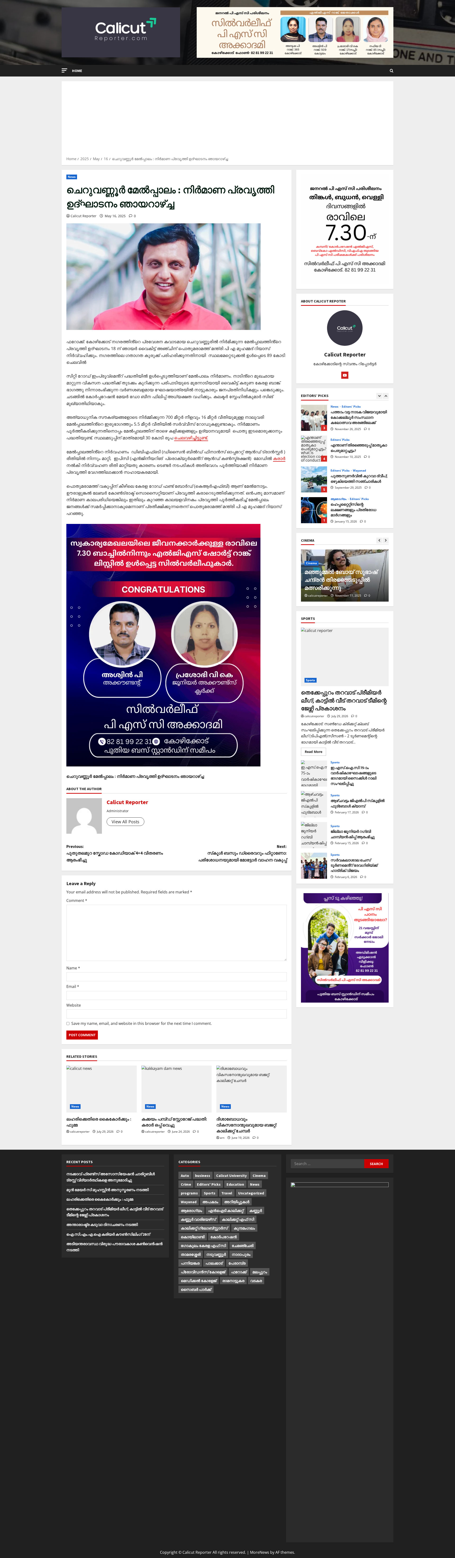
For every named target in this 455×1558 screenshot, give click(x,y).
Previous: (114, 853)
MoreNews (259, 1552)
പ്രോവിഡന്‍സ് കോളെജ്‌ (203, 1272)
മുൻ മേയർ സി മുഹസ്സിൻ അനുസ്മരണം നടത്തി (107, 1189)
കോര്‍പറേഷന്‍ (223, 1236)
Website (73, 1005)
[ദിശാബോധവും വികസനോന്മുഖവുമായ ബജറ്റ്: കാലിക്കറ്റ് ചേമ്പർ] (251, 1089)
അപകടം (210, 1201)
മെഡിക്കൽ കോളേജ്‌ (198, 1280)
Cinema (311, 571)
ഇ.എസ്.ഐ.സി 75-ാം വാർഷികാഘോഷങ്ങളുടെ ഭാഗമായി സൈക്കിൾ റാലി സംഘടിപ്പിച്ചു (314, 773)
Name (73, 968)
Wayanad (359, 439)
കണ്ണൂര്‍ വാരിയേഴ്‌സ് (198, 1219)
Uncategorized (251, 1193)
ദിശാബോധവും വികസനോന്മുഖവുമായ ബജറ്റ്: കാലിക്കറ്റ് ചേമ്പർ (246, 1125)
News (72, 177)
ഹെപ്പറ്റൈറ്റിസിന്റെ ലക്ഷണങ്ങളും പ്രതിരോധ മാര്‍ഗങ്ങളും (314, 479)
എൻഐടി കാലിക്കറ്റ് (225, 1210)
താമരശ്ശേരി (190, 1254)
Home (77, 70)
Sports (310, 680)
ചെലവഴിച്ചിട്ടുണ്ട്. (191, 438)
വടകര (256, 1280)
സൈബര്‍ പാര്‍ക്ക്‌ (196, 1289)
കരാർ (279, 458)
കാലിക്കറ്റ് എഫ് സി (238, 1219)
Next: (242, 853)
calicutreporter (80, 1132)
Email (72, 986)
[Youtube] (344, 375)
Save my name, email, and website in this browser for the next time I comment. (141, 1023)
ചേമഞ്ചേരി (242, 1245)
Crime (186, 1184)
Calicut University (231, 1175)
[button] (64, 70)
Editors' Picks (340, 409)
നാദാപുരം (241, 1254)
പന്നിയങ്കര (190, 1263)
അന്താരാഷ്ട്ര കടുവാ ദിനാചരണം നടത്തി (102, 1224)
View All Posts (125, 821)
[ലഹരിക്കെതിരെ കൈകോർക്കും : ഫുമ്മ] (101, 1089)
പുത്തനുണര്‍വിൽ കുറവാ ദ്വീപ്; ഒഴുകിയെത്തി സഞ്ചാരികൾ (314, 449)
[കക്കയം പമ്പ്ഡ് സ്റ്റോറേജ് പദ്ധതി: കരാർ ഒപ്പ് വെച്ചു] (176, 1089)
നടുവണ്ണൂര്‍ (216, 1254)
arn (222, 1138)
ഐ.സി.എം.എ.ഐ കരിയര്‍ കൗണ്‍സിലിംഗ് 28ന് (108, 1234)
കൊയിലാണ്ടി (193, 1236)
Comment (76, 900)
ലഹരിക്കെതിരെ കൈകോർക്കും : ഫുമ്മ (99, 1199)
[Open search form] (391, 70)
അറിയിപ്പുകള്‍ (236, 1201)
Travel (226, 1193)
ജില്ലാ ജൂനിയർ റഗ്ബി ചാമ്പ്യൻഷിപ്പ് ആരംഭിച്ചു (314, 835)
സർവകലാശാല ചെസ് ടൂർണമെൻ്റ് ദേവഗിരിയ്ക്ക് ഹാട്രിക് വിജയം (314, 866)
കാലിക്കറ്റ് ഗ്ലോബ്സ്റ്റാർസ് (204, 1228)
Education (235, 1184)
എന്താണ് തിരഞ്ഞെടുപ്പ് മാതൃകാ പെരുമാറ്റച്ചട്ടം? (314, 418)
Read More (315, 752)
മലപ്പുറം (259, 1272)
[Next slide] (386, 396)
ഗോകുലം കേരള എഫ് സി (203, 1245)
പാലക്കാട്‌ (214, 1263)
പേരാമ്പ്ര (237, 1263)
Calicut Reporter (83, 216)
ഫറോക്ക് (238, 1272)
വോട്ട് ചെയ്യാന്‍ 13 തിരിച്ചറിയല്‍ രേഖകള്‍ (314, 510)
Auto (185, 1175)
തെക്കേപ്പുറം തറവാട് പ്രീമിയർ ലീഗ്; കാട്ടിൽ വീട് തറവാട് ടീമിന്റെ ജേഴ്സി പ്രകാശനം (344, 700)
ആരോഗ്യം (339, 468)
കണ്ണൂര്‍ (255, 1210)
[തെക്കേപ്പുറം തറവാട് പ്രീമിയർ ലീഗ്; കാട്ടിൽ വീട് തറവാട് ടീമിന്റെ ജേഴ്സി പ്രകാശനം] (345, 657)
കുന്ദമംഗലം (244, 1228)
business (202, 1175)
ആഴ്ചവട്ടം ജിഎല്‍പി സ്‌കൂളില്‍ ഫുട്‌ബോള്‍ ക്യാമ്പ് (314, 804)
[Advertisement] (227, 120)
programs (189, 1193)
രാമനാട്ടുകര (233, 1280)
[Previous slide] (379, 396)
